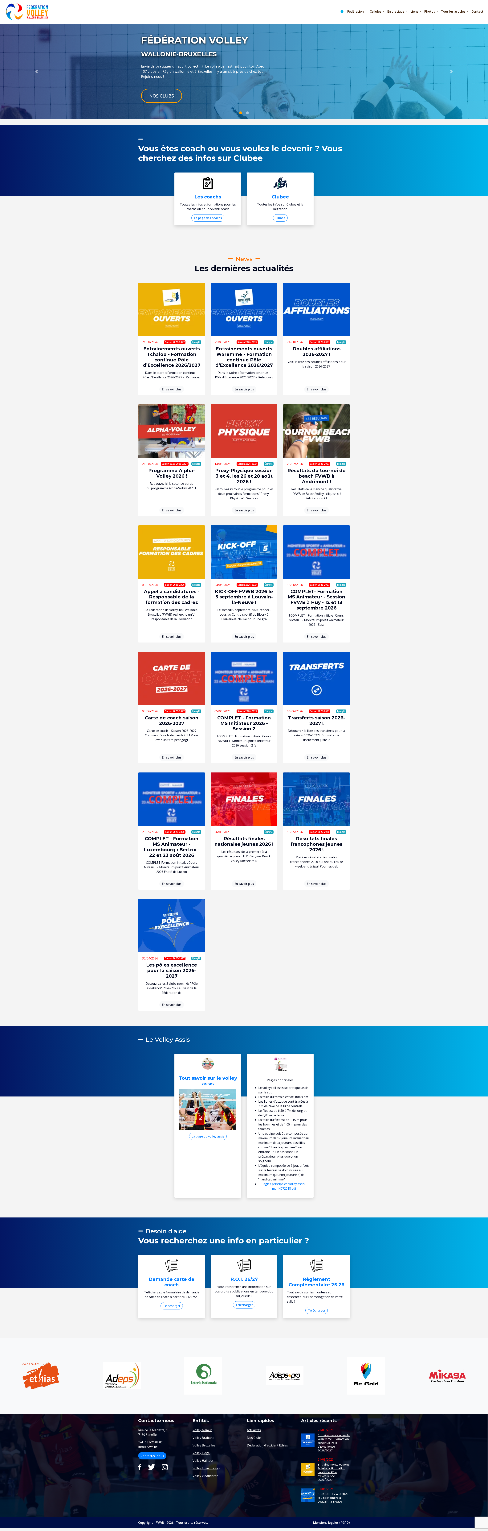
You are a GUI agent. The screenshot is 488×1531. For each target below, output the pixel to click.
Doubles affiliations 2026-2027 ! (316, 351)
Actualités (254, 1430)
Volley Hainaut (203, 1460)
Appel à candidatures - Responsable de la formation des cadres (171, 597)
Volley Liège (201, 1453)
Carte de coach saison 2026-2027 (171, 720)
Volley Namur (202, 1430)
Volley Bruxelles (204, 1445)
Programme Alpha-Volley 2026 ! (171, 473)
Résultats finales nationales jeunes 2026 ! (244, 841)
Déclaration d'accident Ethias (267, 1445)
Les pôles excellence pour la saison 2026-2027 (171, 970)
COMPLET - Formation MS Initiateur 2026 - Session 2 (244, 723)
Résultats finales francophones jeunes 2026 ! (316, 844)
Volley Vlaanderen (205, 1476)
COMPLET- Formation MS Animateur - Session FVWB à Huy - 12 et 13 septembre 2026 (316, 600)
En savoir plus (171, 389)
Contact (477, 11)
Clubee (280, 218)
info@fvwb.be (148, 1447)
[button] (357, 11)
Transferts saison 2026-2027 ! (316, 720)
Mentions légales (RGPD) (331, 1523)
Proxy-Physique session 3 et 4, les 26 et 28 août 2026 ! (244, 476)
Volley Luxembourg (206, 1468)
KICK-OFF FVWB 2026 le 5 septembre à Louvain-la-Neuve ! (244, 597)
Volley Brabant (203, 1438)
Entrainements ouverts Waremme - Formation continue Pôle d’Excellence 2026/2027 (244, 357)
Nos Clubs (161, 96)
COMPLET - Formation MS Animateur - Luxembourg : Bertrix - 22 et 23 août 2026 (171, 847)
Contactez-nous (152, 1456)
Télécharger (171, 1306)
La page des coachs (208, 218)
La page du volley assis (208, 1136)
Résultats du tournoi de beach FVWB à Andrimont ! (316, 476)
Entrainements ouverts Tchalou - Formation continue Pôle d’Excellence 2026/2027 (171, 357)
